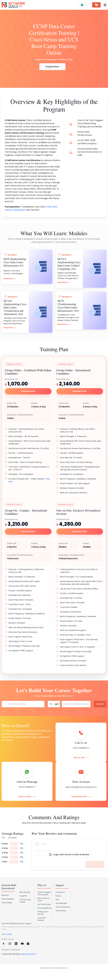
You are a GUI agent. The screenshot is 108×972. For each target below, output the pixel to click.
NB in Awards (25, 892)
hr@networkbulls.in (28, 954)
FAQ (57, 899)
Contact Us (60, 892)
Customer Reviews (42, 919)
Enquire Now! (52, 66)
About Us (5, 895)
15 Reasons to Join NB (43, 913)
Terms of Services (63, 907)
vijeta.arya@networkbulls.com (81, 787)
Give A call (79, 757)
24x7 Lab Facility (44, 904)
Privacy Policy (61, 911)
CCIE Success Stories (25, 900)
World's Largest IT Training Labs (44, 893)
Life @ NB (23, 896)
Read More (8, 278)
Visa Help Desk (61, 903)
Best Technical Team (43, 899)
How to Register (8, 899)
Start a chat (25, 796)
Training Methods (45, 908)
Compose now (79, 796)
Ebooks (58, 896)
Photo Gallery (7, 902)
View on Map (7, 934)
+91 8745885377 (81, 748)
